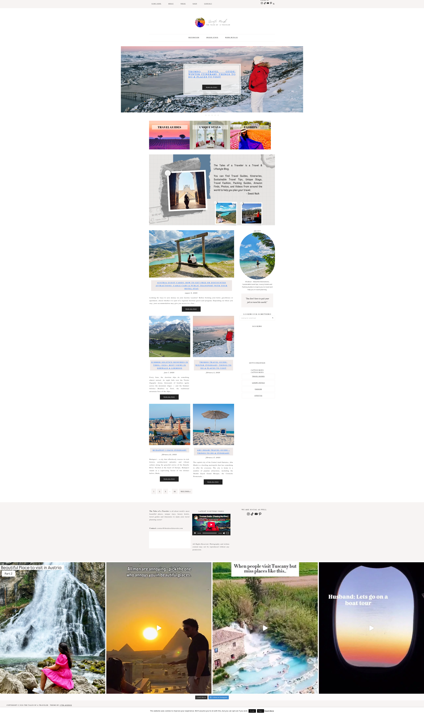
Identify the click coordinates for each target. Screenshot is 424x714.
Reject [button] (260, 711)
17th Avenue (66, 705)
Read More (269, 711)
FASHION (258, 389)
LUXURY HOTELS (258, 383)
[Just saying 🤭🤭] (159, 628)
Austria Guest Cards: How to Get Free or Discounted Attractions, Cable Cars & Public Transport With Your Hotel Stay (191, 285)
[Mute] (224, 533)
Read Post (211, 90)
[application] (211, 524)
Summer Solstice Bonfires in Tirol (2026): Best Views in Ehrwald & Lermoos (169, 365)
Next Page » (185, 491)
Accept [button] (252, 711)
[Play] (195, 533)
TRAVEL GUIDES (258, 376)
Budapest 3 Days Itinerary (170, 450)
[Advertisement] (257, 429)
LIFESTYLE (258, 396)
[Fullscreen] (227, 533)
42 (175, 491)
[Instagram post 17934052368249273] (265, 628)
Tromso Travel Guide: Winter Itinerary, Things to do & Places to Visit (213, 365)
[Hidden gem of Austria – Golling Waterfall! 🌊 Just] (52, 628)
